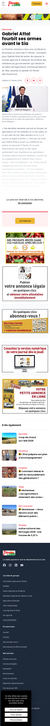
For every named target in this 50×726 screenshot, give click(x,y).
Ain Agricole (7, 615)
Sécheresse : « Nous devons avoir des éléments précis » (31, 513)
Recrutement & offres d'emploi (15, 647)
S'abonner (37, 4)
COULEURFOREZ (9, 620)
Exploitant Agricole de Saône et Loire (17, 596)
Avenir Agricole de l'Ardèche (14, 591)
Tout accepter (16, 709)
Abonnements (8, 673)
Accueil (6, 632)
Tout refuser (16, 714)
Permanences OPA (10, 688)
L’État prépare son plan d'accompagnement (33, 456)
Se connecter (25, 203)
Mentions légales (33, 708)
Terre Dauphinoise (10, 605)
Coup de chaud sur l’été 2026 (27, 439)
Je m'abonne (25, 221)
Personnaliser (16, 720)
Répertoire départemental (13, 683)
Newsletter (7, 669)
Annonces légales (10, 664)
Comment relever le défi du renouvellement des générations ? (32, 475)
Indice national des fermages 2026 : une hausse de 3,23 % (30, 532)
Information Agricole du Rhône (15, 581)
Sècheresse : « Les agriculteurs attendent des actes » (31, 494)
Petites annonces (10, 659)
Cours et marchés (10, 678)
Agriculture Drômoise (11, 601)
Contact (6, 637)
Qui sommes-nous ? (10, 642)
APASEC (6, 586)
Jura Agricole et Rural (11, 610)
